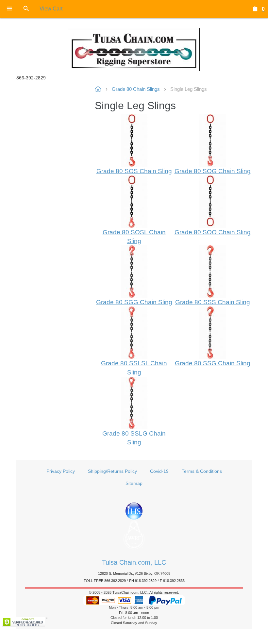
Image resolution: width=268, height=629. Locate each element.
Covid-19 (159, 471)
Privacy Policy (60, 471)
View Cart (51, 8)
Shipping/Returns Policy (112, 471)
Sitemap (134, 483)
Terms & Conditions (202, 471)
